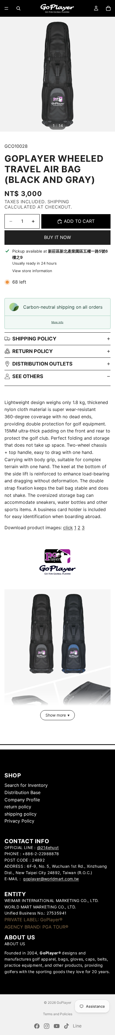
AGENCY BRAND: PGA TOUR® (36, 927)
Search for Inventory (26, 785)
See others (27, 376)
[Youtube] (56, 1026)
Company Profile (22, 799)
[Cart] (108, 8)
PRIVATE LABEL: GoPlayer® (33, 919)
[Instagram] (46, 1026)
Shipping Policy (34, 339)
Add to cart (79, 221)
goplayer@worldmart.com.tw (51, 878)
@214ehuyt (48, 847)
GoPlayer (64, 1002)
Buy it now (57, 237)
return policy (32, 351)
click (68, 527)
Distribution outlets (42, 364)
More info (57, 322)
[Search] (18, 8)
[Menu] (6, 8)
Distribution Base (22, 792)
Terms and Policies (57, 1014)
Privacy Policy (19, 821)
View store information (32, 271)
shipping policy (20, 814)
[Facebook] (36, 1026)
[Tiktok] (66, 1026)
